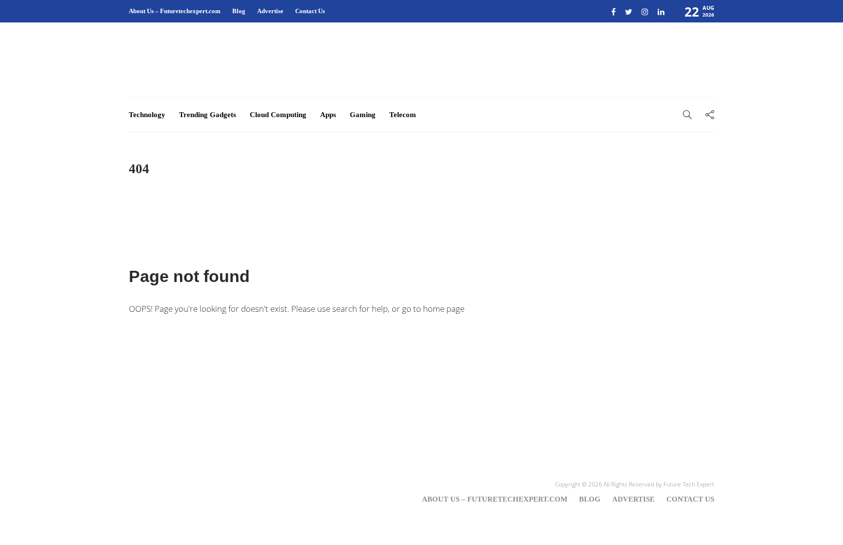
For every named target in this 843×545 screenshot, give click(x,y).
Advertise (270, 11)
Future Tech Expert (688, 484)
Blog (238, 11)
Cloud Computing (278, 115)
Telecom (402, 115)
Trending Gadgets (207, 115)
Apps (328, 115)
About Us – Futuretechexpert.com (175, 11)
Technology (147, 115)
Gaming (363, 115)
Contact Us (310, 11)
